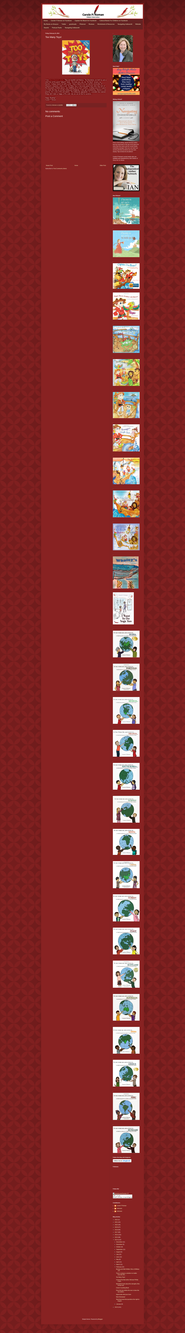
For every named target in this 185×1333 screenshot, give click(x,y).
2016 (116, 1234)
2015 (116, 1237)
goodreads (72, 24)
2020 (116, 1224)
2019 (116, 1227)
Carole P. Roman (121, 1205)
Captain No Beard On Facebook (85, 20)
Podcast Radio (57, 27)
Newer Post (49, 165)
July (117, 1254)
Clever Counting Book (122, 1288)
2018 (116, 1230)
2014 (116, 1239)
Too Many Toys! (120, 1277)
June (117, 1257)
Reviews (91, 24)
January (118, 1304)
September (119, 1249)
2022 (116, 1219)
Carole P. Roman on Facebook (61, 20)
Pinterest (83, 24)
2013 (116, 1307)
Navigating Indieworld (125, 24)
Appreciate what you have (123, 1294)
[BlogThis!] (69, 105)
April (117, 1262)
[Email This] (67, 105)
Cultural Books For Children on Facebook (114, 20)
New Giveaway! (120, 1297)
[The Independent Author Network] (126, 190)
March (118, 1264)
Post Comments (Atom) (60, 168)
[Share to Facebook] (73, 105)
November (119, 1244)
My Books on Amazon (51, 24)
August (118, 1252)
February (119, 1267)
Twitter (64, 24)
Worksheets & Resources (106, 24)
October (118, 1247)
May (117, 1259)
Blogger (100, 1319)
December (119, 1242)
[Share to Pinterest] (75, 105)
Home (46, 20)
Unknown (119, 1208)
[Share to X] (71, 105)
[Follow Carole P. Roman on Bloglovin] (122, 1162)
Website (138, 24)
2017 (116, 1232)
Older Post (103, 165)
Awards (46, 27)
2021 (116, 1222)
